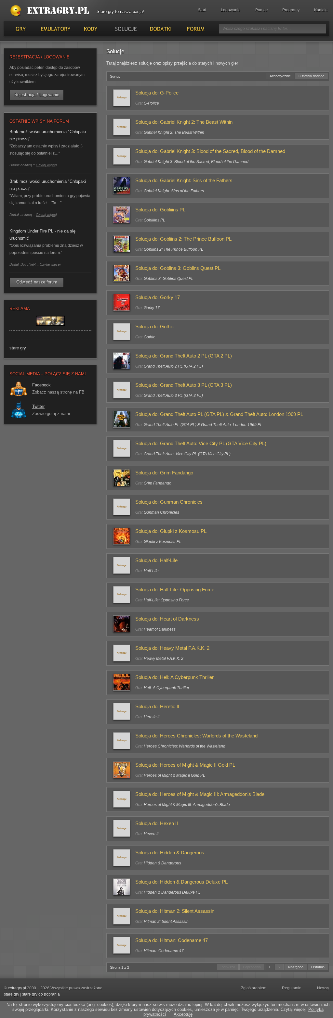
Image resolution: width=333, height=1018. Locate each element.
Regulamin (291, 988)
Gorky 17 (152, 308)
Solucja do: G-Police (157, 92)
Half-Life (151, 571)
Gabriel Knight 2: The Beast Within (174, 132)
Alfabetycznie (280, 76)
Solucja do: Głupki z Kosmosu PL (170, 531)
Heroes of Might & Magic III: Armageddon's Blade (187, 804)
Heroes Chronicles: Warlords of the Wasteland (184, 746)
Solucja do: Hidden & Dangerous (169, 852)
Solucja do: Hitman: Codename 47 (171, 940)
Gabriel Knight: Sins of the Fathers (174, 191)
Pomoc (261, 10)
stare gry (17, 348)
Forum (195, 28)
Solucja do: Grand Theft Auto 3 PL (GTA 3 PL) (183, 385)
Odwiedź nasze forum (36, 282)
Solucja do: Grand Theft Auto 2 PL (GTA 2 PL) (183, 355)
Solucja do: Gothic (154, 326)
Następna (295, 967)
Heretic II (151, 717)
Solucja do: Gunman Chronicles (169, 502)
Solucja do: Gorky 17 (157, 297)
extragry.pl (17, 988)
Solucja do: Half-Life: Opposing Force (174, 589)
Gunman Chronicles (161, 512)
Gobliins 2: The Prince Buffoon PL (173, 249)
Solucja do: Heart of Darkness (167, 619)
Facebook (41, 385)
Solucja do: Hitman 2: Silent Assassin (174, 911)
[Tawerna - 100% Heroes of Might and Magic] (50, 328)
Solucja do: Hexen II (156, 823)
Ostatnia (318, 967)
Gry (20, 28)
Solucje (125, 28)
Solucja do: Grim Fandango (164, 472)
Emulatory (55, 28)
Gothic (149, 337)
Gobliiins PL (154, 220)
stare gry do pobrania (41, 994)
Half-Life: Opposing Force (166, 600)
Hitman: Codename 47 (164, 951)
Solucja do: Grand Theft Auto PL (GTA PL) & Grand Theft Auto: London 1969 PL (219, 414)
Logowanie (231, 10)
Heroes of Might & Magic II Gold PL (174, 775)
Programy (291, 10)
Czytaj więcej (46, 165)
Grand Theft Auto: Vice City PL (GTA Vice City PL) (187, 454)
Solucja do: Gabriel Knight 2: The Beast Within (184, 122)
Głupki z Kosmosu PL (162, 541)
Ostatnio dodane (312, 76)
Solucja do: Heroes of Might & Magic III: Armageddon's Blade (199, 794)
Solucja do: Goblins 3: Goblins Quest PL (177, 268)
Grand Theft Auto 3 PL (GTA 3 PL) (173, 395)
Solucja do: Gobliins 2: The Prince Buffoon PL (183, 239)
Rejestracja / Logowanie (36, 94)
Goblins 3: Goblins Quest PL (168, 278)
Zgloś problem (253, 988)
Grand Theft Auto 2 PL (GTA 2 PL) (173, 366)
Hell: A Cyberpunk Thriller (166, 687)
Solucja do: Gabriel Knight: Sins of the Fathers (184, 180)
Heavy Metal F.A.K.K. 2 (163, 658)
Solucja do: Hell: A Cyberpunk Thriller (174, 677)
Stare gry (51, 11)
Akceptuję (183, 1014)
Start (202, 10)
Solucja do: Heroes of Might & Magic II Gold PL (185, 765)
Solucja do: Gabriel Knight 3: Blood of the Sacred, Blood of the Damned (210, 151)
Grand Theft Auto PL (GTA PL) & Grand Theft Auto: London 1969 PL (203, 424)
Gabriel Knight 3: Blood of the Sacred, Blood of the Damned (196, 161)
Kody (90, 28)
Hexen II (151, 834)
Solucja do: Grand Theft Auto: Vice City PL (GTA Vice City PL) (200, 443)
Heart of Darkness (160, 629)
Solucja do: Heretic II (157, 706)
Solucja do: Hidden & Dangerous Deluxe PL (181, 882)
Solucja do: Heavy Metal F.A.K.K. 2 (172, 648)
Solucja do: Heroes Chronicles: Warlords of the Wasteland (196, 735)
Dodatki (160, 28)
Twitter (38, 406)
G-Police (151, 103)
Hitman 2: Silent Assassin (166, 921)
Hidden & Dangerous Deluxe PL (172, 892)
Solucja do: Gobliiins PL (160, 209)
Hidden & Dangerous (162, 863)
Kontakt (320, 10)
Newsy (323, 988)
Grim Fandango (157, 483)
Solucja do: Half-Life (156, 560)
